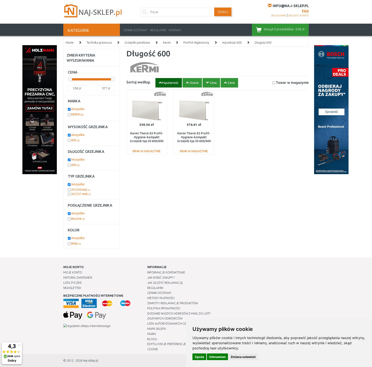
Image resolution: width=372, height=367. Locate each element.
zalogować (279, 15)
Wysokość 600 (232, 42)
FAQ (305, 11)
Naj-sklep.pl (90, 360)
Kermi (166, 42)
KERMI (77, 114)
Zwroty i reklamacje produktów (172, 303)
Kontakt (175, 30)
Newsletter (72, 288)
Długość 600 (263, 42)
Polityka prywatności (163, 308)
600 (75, 140)
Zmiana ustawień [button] (243, 357)
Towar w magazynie (292, 82)
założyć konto (298, 15)
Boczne (78, 218)
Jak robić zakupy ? (161, 277)
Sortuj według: (138, 82)
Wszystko (78, 109)
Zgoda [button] (199, 357)
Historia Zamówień (77, 277)
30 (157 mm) (81, 194)
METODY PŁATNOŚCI (161, 298)
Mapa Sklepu (156, 328)
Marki (151, 334)
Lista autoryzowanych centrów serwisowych (182, 323)
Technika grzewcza (99, 42)
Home (70, 42)
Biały (76, 243)
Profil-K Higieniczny (196, 42)
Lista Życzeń (72, 282)
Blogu (152, 339)
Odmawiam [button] (217, 357)
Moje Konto (72, 272)
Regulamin (158, 30)
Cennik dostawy (135, 30)
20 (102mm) (80, 189)
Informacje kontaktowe (166, 272)
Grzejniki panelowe (137, 42)
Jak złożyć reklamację (165, 282)
